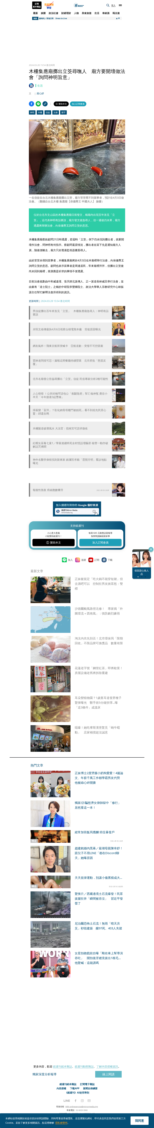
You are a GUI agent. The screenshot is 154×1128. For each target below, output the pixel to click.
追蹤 (83, 560)
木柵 (40, 112)
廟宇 (63, 112)
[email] (89, 1100)
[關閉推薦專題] (151, 549)
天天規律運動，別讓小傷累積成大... (98, 878)
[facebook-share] (31, 103)
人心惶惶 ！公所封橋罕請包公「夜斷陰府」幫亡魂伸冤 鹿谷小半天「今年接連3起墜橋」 (70, 395)
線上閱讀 (108, 1074)
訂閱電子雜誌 (87, 1084)
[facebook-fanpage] (75, 1100)
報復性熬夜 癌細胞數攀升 (48, 490)
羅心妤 (40, 93)
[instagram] (82, 1100)
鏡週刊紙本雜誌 (62, 1066)
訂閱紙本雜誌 (37, 5)
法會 (56, 112)
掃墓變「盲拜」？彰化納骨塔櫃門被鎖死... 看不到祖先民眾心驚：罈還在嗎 (69, 411)
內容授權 (61, 1088)
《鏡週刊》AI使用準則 (77, 1092)
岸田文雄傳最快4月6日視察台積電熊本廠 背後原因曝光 (67, 329)
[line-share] (38, 103)
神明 (32, 112)
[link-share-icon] (45, 103)
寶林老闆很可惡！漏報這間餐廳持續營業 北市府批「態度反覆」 (69, 362)
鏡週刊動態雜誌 (84, 1066)
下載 (110, 560)
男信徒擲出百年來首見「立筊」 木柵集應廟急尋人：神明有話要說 (71, 312)
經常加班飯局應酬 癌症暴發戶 (95, 832)
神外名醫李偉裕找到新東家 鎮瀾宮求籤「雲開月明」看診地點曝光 (70, 461)
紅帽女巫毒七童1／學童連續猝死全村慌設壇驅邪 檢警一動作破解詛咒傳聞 (70, 444)
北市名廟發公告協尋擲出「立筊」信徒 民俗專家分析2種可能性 (70, 379)
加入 (70, 560)
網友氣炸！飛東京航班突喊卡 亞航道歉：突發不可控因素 (68, 346)
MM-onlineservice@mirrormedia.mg (81, 1106)
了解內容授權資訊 (107, 1066)
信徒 (48, 112)
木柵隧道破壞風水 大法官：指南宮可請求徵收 (60, 428)
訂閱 (96, 560)
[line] (66, 1100)
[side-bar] (120, 5)
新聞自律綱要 (90, 1088)
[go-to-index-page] (79, 5)
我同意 (139, 1121)
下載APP (74, 1088)
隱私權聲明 (61, 1122)
